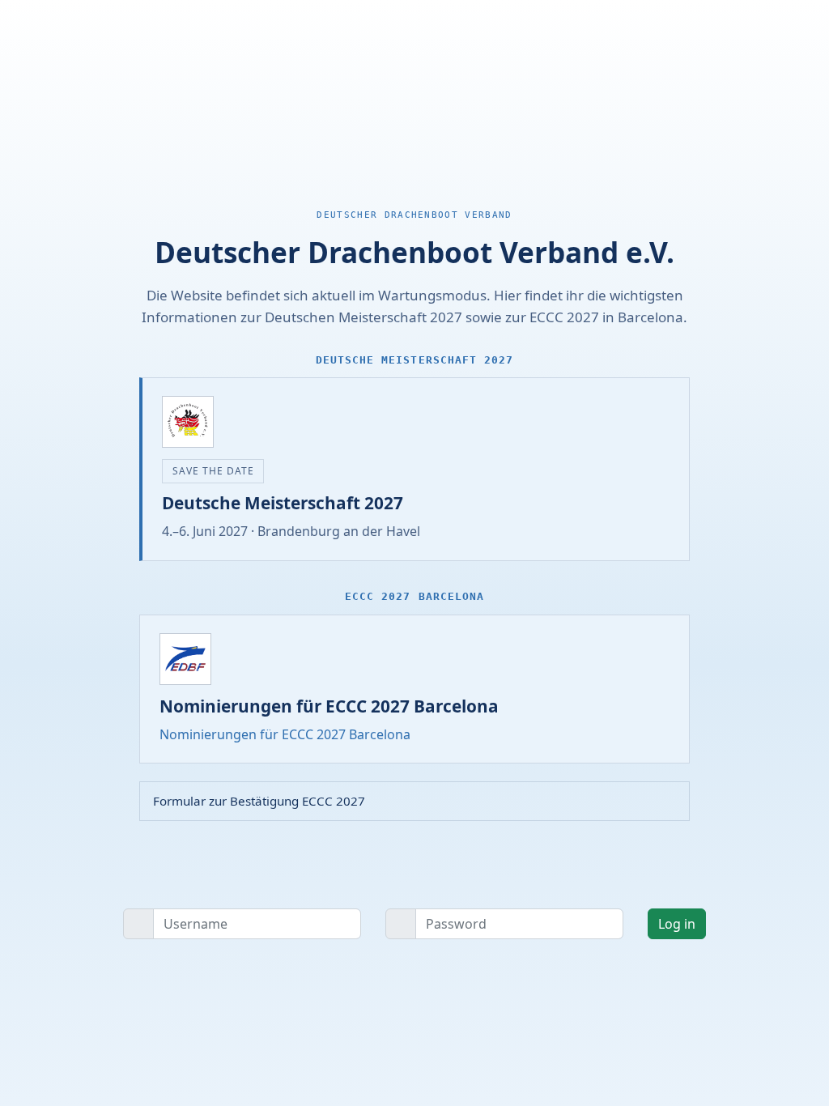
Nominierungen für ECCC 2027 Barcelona (284, 734)
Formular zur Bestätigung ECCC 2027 (259, 801)
